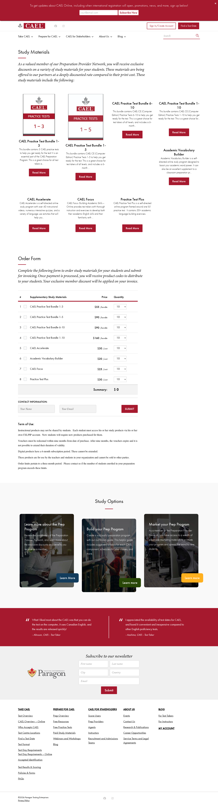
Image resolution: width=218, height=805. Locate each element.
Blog (120, 36)
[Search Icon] (197, 36)
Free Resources (61, 721)
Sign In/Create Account (161, 25)
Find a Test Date (188, 25)
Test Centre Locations (29, 732)
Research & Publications (136, 727)
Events (126, 715)
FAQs (21, 778)
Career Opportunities (134, 732)
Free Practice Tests (62, 727)
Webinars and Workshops (67, 738)
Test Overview (25, 715)
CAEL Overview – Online (31, 721)
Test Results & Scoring (29, 767)
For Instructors (165, 721)
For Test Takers (165, 715)
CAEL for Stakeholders (78, 36)
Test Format (24, 744)
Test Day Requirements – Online (35, 754)
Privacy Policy (24, 800)
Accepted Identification (30, 759)
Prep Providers (95, 721)
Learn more (130, 583)
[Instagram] (55, 26)
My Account (166, 728)
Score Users (94, 715)
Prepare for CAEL (47, 36)
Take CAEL (24, 36)
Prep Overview (61, 715)
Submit (129, 409)
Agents (92, 727)
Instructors (93, 732)
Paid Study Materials (64, 732)
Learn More (67, 578)
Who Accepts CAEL (28, 727)
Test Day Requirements (30, 750)
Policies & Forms (26, 773)
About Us (104, 36)
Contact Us (129, 721)
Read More (39, 172)
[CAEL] (31, 26)
